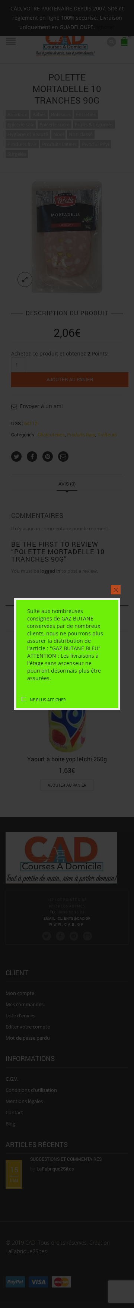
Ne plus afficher (47, 699)
